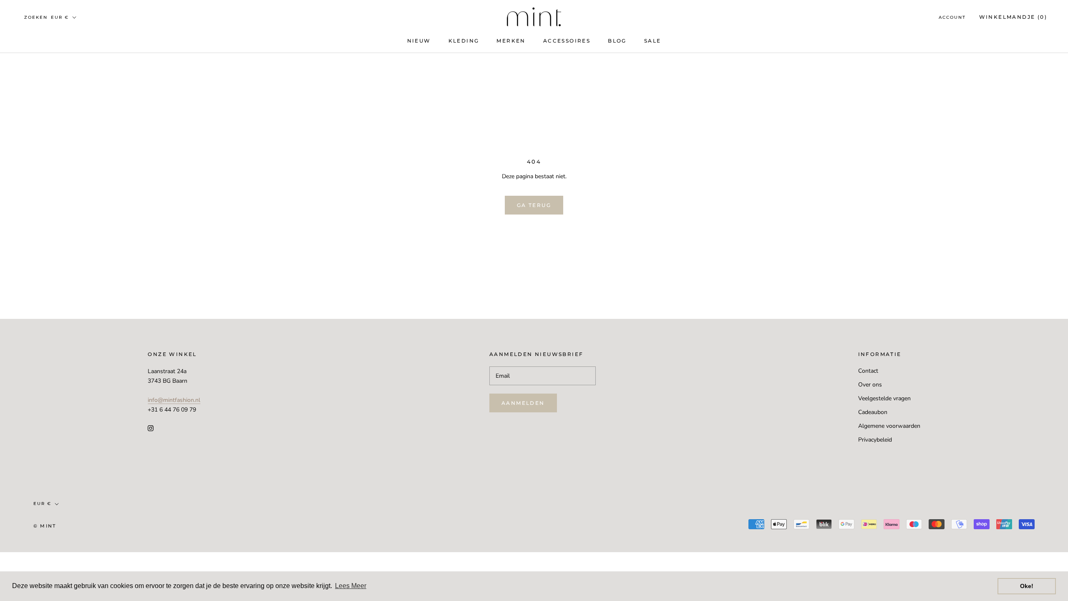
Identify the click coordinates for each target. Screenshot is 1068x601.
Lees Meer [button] (350, 585)
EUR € (60, 17)
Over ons (870, 385)
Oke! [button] (1026, 586)
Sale (652, 41)
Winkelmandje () (1013, 17)
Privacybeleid (875, 440)
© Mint (44, 526)
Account (952, 17)
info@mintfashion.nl (174, 400)
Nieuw (419, 41)
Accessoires (566, 41)
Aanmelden (523, 403)
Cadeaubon (872, 412)
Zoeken (36, 17)
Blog (617, 41)
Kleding (463, 41)
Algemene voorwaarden (889, 426)
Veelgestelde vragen (884, 398)
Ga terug (534, 205)
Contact (868, 371)
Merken (510, 41)
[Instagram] (151, 427)
